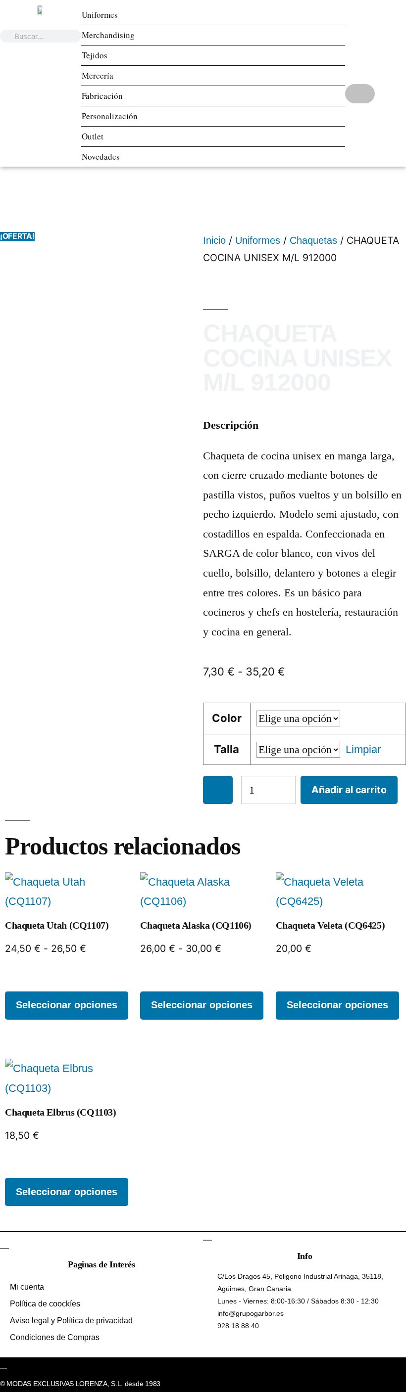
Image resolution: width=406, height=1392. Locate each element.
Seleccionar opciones (66, 1004)
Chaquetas (313, 240)
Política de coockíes (45, 1304)
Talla (226, 749)
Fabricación (102, 95)
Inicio (214, 240)
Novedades (101, 156)
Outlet (92, 136)
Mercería (97, 75)
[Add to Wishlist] (218, 790)
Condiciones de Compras (55, 1337)
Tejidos (94, 55)
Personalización (110, 116)
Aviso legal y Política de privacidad (71, 1320)
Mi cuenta (27, 1287)
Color (227, 718)
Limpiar (363, 749)
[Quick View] (19, 981)
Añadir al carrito (349, 790)
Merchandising (108, 35)
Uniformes (100, 14)
